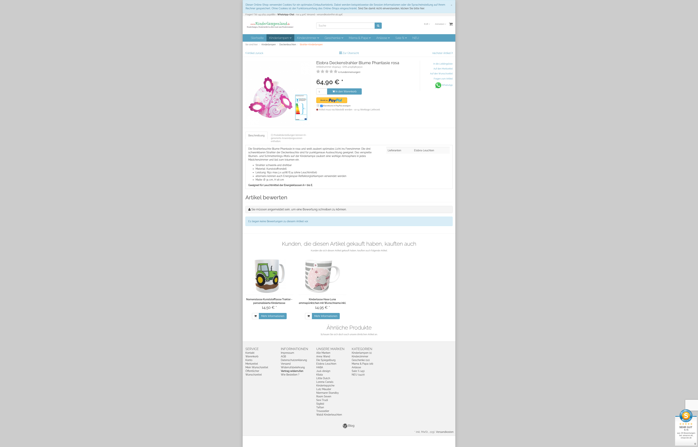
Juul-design (323, 371)
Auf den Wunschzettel (441, 73)
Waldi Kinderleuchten (329, 414)
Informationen (294, 349)
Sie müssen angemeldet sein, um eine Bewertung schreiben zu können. (298, 209)
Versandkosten (445, 431)
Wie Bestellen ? (290, 374)
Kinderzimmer (307, 38)
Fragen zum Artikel (443, 78)
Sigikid (320, 403)
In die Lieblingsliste (443, 64)
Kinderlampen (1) (362, 352)
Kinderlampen (279, 38)
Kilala (319, 374)
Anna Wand (323, 356)
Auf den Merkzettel (443, 68)
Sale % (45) (358, 371)
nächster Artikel (442, 53)
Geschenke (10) (361, 360)
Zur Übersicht (351, 53)
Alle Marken (323, 352)
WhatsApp (447, 85)
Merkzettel (251, 363)
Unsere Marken (330, 349)
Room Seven (323, 396)
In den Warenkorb (346, 91)
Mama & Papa (359, 38)
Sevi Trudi (322, 400)
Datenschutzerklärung (294, 360)
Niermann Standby (327, 392)
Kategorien (362, 349)
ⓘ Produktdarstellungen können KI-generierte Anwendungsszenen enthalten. (288, 138)
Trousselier (322, 411)
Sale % (400, 38)
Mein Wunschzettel (256, 367)
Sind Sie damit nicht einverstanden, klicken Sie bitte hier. (391, 8)
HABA (319, 367)
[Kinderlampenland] (269, 24)
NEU (415, 38)
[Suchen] (378, 26)
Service (252, 349)
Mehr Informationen (272, 316)
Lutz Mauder (323, 389)
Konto (248, 360)
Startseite (257, 38)
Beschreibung (256, 135)
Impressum (287, 352)
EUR (426, 24)
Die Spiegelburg (326, 360)
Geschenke (333, 38)
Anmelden (440, 24)
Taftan (320, 407)
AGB (283, 356)
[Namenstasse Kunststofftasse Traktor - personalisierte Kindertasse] (269, 276)
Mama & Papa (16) (362, 363)
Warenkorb (251, 356)
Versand (286, 363)
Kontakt (249, 352)
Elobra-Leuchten (326, 363)
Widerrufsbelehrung (293, 367)
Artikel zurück (255, 53)
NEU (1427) (358, 374)
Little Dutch (323, 378)
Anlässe (382, 38)
